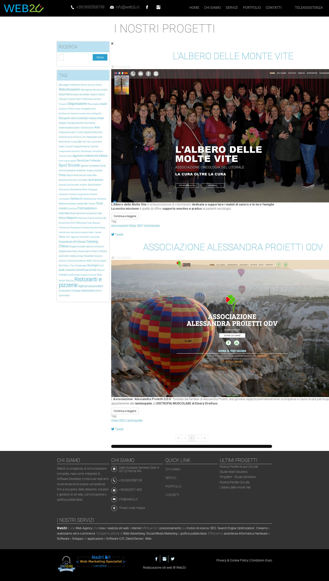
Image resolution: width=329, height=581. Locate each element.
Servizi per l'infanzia (88, 160)
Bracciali (96, 223)
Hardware (261, 533)
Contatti (172, 495)
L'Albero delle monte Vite (233, 56)
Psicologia (76, 290)
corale (77, 109)
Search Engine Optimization (235, 528)
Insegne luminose (88, 275)
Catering (92, 241)
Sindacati (72, 99)
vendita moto (73, 275)
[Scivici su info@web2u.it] (112, 5)
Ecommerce (64, 142)
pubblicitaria (199, 533)
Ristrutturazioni (69, 89)
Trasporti (63, 104)
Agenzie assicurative (90, 286)
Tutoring (96, 261)
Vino (70, 156)
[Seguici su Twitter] (172, 559)
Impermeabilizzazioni (69, 127)
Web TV (79, 99)
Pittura (62, 218)
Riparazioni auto (94, 137)
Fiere (72, 266)
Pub (94, 109)
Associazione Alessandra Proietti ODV (233, 247)
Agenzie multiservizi (85, 155)
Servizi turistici (100, 90)
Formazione (86, 208)
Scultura (91, 85)
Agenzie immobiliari (90, 166)
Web (148, 538)
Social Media (155, 533)
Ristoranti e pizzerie (80, 282)
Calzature (63, 194)
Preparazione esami (67, 132)
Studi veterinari (77, 213)
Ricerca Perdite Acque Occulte (239, 466)
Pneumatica (93, 104)
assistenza (231, 533)
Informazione (64, 228)
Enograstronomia (81, 146)
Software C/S (115, 538)
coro (84, 137)
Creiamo (262, 528)
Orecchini (76, 151)
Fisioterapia (80, 265)
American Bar (100, 218)
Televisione (83, 218)
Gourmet (64, 94)
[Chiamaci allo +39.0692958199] (72, 5)
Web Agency (86, 90)
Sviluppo (78, 538)
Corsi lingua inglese (67, 161)
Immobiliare (97, 151)
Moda (62, 270)
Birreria (84, 85)
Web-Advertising (134, 533)
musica (74, 142)
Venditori (83, 185)
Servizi (170, 478)
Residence (101, 199)
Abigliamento (65, 251)
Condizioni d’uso (261, 560)
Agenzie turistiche (80, 237)
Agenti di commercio (95, 246)
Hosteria (93, 95)
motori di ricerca (198, 528)
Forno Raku (82, 180)
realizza (113, 528)
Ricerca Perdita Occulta (234, 482)
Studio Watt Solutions (234, 472)
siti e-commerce (84, 533)
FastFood (94, 146)
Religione (71, 217)
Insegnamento (65, 151)
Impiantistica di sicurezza (70, 137)
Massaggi (63, 85)
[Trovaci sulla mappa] (115, 507)
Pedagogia (92, 190)
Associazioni (65, 290)
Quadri (103, 104)
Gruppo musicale (77, 246)
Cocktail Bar (82, 203)
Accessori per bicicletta (69, 185)
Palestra (93, 194)
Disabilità (88, 256)
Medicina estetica (67, 203)
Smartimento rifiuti (67, 223)
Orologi (80, 256)
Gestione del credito (79, 94)
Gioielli (99, 85)
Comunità (94, 237)
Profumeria (81, 223)
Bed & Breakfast (94, 185)
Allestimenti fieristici (68, 180)
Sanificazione (64, 114)
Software (63, 538)
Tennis (62, 237)
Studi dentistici (95, 180)
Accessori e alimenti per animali (81, 270)
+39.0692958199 (90, 7)
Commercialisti (87, 128)
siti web (124, 528)
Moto (94, 175)
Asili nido (86, 142)
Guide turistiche (94, 170)
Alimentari (63, 109)
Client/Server (134, 538)
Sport (63, 165)
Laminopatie (64, 199)
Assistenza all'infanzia (72, 241)
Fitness (92, 204)
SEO (213, 528)
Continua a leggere (125, 216)
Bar (79, 141)
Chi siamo (172, 469)
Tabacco (101, 95)
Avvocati (69, 146)
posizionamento (170, 528)
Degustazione (77, 103)
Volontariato (64, 190)
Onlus (62, 175)
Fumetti (80, 132)
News (74, 251)
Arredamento (74, 85)
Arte (97, 127)
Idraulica (69, 281)
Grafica (73, 256)
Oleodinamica (89, 199)
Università (84, 228)
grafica (185, 533)
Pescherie (94, 228)
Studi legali (92, 265)
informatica (246, 533)
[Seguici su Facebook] (147, 5)
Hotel (91, 232)
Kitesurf (100, 270)
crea (102, 528)
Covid (101, 266)
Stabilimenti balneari (92, 99)
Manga (102, 228)
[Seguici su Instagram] (158, 5)
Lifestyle (63, 99)
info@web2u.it (127, 7)
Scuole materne (84, 251)
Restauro (75, 227)
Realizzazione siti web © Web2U (164, 567)
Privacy (221, 560)
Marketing (170, 533)
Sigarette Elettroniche (93, 132)
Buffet (89, 261)
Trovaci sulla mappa (132, 508)
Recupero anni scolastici (74, 118)
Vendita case (64, 232)
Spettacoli (76, 198)
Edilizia (103, 155)
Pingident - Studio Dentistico (238, 477)
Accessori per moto (83, 175)
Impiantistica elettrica (76, 261)
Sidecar (66, 266)
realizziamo (64, 533)
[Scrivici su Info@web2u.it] (115, 498)
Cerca (100, 57)
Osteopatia (86, 109)
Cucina (97, 232)
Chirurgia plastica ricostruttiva (80, 123)
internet (136, 528)
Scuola (74, 165)
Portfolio (173, 486)
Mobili (71, 109)
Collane (95, 251)
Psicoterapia (86, 151)
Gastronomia (87, 290)
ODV (68, 237)
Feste (89, 223)
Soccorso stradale (78, 114)
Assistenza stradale (79, 232)
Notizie (70, 175)
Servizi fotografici (94, 114)
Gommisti (72, 209)
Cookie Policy (239, 560)
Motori (85, 190)
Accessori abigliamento (79, 194)
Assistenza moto (94, 213)
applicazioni (95, 538)
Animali (63, 274)
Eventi (91, 218)
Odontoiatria (75, 189)
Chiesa (63, 246)
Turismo (63, 156)
